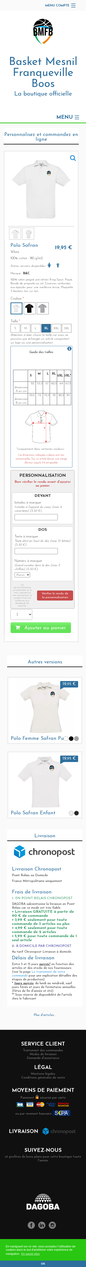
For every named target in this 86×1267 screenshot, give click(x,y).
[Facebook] (32, 1227)
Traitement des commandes (43, 1050)
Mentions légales (43, 1073)
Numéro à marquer (28, 561)
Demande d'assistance (43, 1058)
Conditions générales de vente (43, 1077)
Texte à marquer (26, 536)
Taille (15, 321)
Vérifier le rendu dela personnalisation (55, 595)
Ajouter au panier (44, 627)
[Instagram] (53, 1227)
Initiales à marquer (28, 503)
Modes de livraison (43, 1054)
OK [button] (43, 1263)
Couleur (17, 299)
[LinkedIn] (43, 1227)
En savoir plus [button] (30, 1254)
